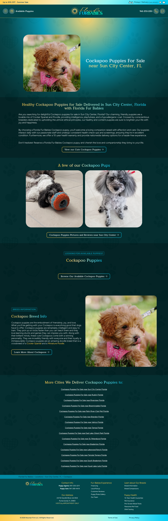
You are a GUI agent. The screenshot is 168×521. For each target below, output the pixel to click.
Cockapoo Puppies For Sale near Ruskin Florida (84, 395)
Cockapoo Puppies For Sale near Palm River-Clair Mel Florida (84, 411)
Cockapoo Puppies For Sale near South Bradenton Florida (84, 461)
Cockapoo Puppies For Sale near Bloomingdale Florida (84, 406)
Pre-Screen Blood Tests (132, 504)
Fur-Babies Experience (101, 483)
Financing (94, 486)
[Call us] (156, 11)
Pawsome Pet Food (131, 507)
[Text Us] (162, 11)
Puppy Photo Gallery (98, 494)
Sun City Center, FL (53, 477)
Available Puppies (25, 11)
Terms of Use (112, 518)
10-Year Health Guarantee (133, 498)
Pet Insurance (129, 501)
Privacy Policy (134, 518)
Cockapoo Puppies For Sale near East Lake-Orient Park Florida (84, 433)
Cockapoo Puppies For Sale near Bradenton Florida (84, 444)
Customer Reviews (98, 491)
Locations (39, 477)
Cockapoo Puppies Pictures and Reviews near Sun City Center (83, 235)
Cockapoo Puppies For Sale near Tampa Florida (84, 428)
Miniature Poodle (56, 343)
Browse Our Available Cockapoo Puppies (82, 276)
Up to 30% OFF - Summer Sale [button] (15, 2)
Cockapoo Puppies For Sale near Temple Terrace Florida (84, 455)
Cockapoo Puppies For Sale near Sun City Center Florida (84, 389)
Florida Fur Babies (26, 477)
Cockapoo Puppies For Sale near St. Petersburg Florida (84, 439)
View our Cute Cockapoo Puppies (83, 149)
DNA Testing (128, 509)
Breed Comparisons (131, 489)
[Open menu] (5, 11)
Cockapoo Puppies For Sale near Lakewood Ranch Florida (84, 450)
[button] (160, 2)
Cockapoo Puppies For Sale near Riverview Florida (84, 400)
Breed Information (130, 486)
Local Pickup (95, 489)
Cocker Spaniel (34, 343)
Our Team (94, 497)
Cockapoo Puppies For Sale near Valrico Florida (84, 422)
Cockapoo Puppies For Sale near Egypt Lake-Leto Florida (84, 466)
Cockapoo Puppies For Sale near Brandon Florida (84, 417)
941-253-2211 (146, 11)
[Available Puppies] (12, 11)
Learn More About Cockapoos (30, 352)
